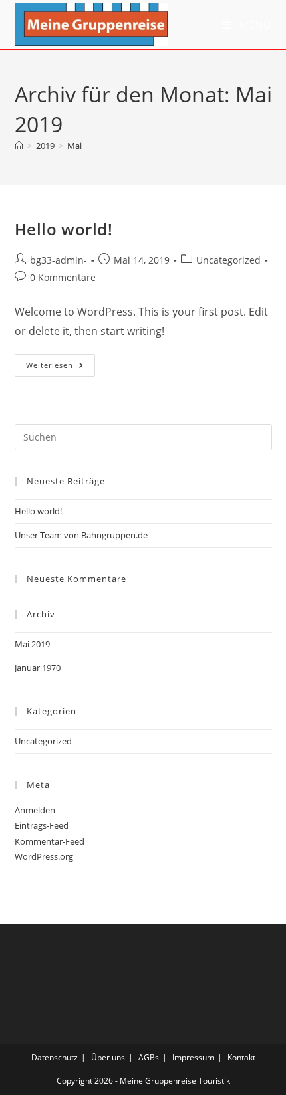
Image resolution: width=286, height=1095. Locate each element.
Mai (74, 145)
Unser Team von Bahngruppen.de (81, 535)
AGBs (148, 1057)
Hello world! (64, 229)
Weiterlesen (60, 368)
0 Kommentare (63, 277)
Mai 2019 (32, 644)
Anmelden (35, 810)
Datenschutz (54, 1057)
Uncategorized (228, 260)
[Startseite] (19, 145)
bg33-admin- (58, 260)
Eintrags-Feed (42, 825)
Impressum (193, 1057)
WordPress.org (44, 856)
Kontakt (241, 1057)
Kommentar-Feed (49, 841)
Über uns (108, 1057)
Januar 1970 (38, 668)
